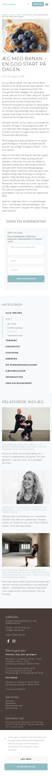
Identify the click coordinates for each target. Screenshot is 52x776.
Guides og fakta (15, 328)
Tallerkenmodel (14, 335)
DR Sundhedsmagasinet (22, 365)
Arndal (5, 15)
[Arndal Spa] (9, 4)
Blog (13, 15)
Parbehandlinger (14, 706)
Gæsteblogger (16, 371)
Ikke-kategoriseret (19, 383)
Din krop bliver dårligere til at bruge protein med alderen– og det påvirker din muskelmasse (24, 447)
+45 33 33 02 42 (22, 628)
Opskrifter (27, 15)
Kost (19, 15)
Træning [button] (11, 340)
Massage (10, 701)
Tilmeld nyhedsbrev (16, 689)
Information (14, 377)
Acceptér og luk (26, 767)
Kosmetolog (12, 708)
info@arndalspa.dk (15, 630)
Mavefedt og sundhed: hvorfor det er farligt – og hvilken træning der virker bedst (24, 509)
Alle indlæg (14, 313)
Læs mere (26, 759)
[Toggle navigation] (47, 4)
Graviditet (13, 346)
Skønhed (11, 358)
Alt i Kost (11, 324)
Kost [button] (9, 319)
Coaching (12, 352)
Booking (38, 4)
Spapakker (11, 703)
